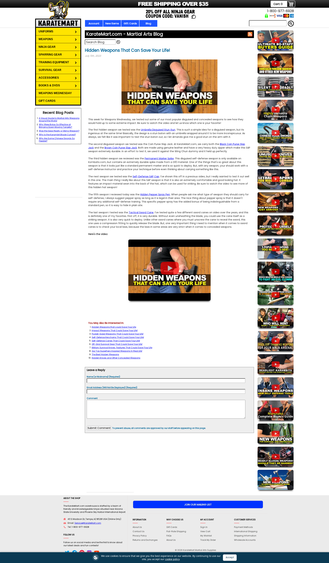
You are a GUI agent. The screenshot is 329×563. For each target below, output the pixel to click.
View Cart (205, 531)
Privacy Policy (140, 535)
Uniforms (46, 31)
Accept (230, 557)
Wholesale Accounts (245, 539)
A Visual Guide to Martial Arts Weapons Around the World (59, 119)
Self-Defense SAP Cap (146, 176)
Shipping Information (245, 535)
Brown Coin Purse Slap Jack (121, 147)
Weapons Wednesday (55, 93)
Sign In (204, 527)
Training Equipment (54, 62)
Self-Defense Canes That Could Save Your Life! (116, 340)
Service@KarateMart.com (88, 523)
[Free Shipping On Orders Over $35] (122, 5)
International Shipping (245, 531)
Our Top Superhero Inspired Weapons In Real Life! (117, 351)
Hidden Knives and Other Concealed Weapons (116, 357)
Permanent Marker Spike (159, 158)
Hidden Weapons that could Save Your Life (114, 327)
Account (94, 23)
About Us (137, 527)
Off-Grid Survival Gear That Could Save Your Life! (117, 344)
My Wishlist (206, 535)
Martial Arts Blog (124, 34)
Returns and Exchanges (145, 539)
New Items (112, 23)
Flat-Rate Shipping (176, 531)
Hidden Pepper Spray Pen (155, 194)
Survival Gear (50, 70)
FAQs (169, 535)
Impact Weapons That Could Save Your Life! (115, 330)
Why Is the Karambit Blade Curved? (57, 134)
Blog (148, 23)
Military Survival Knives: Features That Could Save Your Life (122, 347)
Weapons (46, 39)
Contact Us (138, 531)
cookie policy (172, 559)
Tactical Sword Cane (141, 212)
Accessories (49, 77)
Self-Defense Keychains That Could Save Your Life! (118, 337)
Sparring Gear (50, 54)
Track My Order (208, 539)
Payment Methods (243, 527)
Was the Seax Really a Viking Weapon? (59, 130)
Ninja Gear (47, 46)
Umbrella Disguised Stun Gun (158, 129)
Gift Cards (130, 23)
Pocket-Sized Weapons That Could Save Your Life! (117, 333)
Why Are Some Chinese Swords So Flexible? (57, 139)
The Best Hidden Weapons (105, 354)
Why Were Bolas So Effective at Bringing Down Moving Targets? (55, 125)
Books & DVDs (49, 85)
